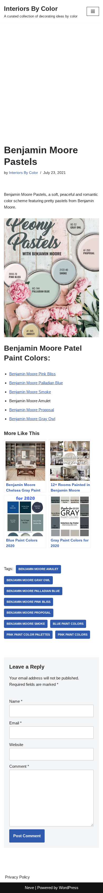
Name (15, 701)
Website (16, 744)
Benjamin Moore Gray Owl (32, 419)
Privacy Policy (17, 877)
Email (15, 723)
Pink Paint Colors (72, 634)
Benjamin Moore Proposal (31, 410)
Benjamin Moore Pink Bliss (32, 374)
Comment (19, 766)
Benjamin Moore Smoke (30, 392)
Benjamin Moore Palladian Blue (36, 383)
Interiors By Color (23, 173)
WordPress (68, 887)
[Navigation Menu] (93, 11)
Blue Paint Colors (68, 623)
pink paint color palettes (28, 634)
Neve (29, 887)
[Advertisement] (51, 90)
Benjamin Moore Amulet (38, 569)
